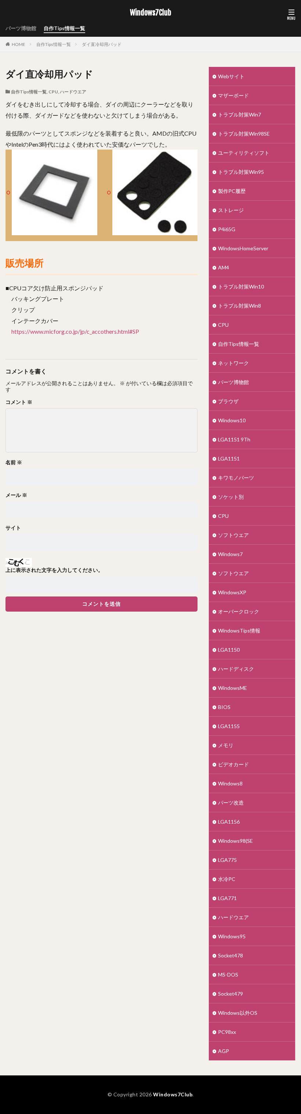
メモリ (225, 745)
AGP (223, 1051)
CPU (53, 91)
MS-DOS (228, 974)
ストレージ (231, 210)
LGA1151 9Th (234, 439)
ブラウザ (228, 401)
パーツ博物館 (21, 28)
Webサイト (231, 76)
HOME (18, 44)
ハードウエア (73, 91)
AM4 (223, 267)
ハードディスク (236, 669)
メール (16, 495)
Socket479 (230, 994)
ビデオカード (233, 764)
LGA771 (227, 898)
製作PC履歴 (232, 191)
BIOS (224, 707)
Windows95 (232, 936)
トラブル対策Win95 (241, 172)
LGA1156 (229, 822)
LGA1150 (229, 649)
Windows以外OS (237, 1013)
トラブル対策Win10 (241, 286)
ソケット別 (231, 497)
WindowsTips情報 (239, 630)
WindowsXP (232, 592)
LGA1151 (229, 458)
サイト (13, 527)
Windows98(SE (235, 841)
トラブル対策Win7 (239, 114)
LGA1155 (229, 726)
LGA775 (227, 860)
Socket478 (230, 955)
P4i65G (226, 229)
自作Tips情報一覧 (64, 28)
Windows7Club (150, 13)
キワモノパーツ (236, 477)
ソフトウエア (233, 535)
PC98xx (227, 1032)
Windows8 (230, 783)
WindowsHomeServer (243, 248)
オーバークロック (238, 611)
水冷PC (226, 879)
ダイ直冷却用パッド (102, 44)
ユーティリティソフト (243, 153)
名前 (14, 462)
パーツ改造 (231, 802)
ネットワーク (233, 363)
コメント (19, 402)
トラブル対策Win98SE (244, 133)
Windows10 (232, 420)
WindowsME (232, 688)
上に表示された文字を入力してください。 (54, 570)
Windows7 (230, 554)
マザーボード (233, 95)
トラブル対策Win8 (239, 305)
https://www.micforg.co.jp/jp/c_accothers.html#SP (75, 331)
